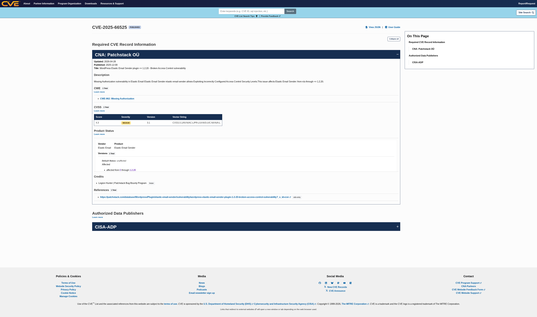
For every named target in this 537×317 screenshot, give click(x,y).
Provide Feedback (270, 16)
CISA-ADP (417, 62)
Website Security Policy (68, 286)
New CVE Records (337, 287)
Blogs (202, 286)
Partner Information (44, 3)
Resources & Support (112, 3)
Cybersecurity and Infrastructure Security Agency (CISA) (284, 304)
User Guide (394, 27)
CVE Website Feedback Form (468, 289)
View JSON (374, 27)
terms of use (170, 304)
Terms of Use (68, 283)
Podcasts (202, 289)
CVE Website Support (468, 293)
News (202, 283)
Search (290, 11)
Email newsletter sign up (202, 293)
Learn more (99, 92)
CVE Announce (336, 291)
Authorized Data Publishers (423, 55)
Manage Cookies (68, 296)
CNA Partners (468, 286)
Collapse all (394, 39)
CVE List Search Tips (245, 16)
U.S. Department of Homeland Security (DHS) (227, 304)
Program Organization (69, 3)
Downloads (91, 3)
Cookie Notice (68, 293)
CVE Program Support (468, 283)
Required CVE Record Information (427, 42)
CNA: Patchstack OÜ (423, 49)
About (26, 3)
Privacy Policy (68, 289)
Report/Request (526, 3)
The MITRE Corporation (354, 304)
